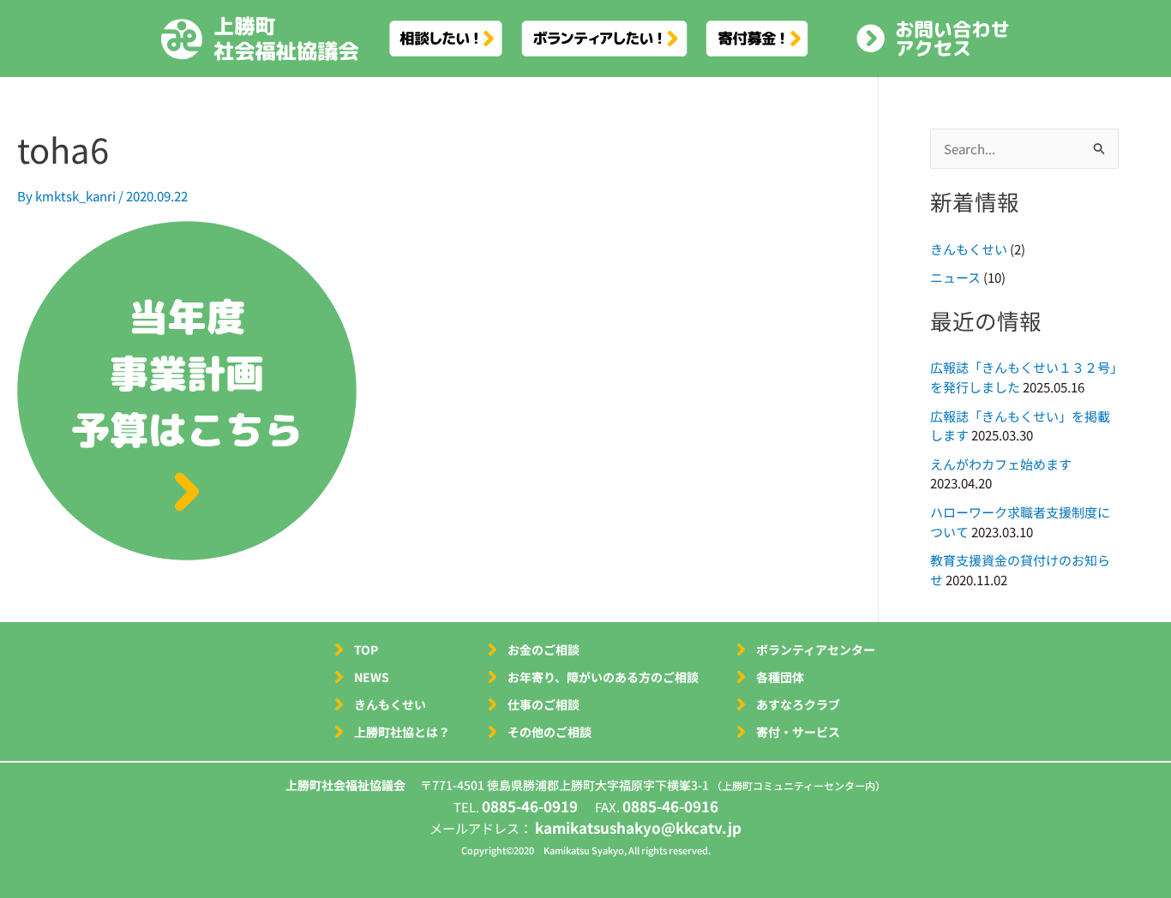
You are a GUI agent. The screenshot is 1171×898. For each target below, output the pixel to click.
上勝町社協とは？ (402, 731)
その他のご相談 (549, 731)
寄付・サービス (798, 731)
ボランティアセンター (815, 649)
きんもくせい (968, 249)
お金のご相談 (543, 649)
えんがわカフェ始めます (1001, 464)
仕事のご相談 (543, 704)
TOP (366, 649)
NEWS (371, 676)
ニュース (955, 277)
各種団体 (780, 676)
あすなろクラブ (798, 704)
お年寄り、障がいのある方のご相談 (603, 676)
